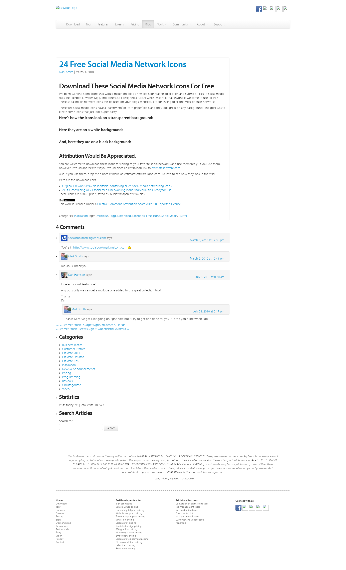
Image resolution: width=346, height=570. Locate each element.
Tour (89, 24)
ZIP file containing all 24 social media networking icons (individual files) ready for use (116, 190)
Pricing (135, 24)
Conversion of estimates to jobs (192, 503)
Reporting (181, 522)
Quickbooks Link (184, 513)
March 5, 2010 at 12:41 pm (207, 258)
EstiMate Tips (70, 361)
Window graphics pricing (129, 532)
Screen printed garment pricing (132, 538)
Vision (59, 535)
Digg (113, 216)
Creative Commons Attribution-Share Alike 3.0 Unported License (139, 204)
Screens (120, 24)
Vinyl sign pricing (125, 519)
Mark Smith (66, 72)
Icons (156, 216)
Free (149, 216)
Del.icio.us (102, 216)
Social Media (169, 216)
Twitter (182, 216)
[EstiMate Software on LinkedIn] (273, 9)
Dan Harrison (76, 275)
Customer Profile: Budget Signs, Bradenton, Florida (90, 325)
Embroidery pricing (126, 535)
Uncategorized (71, 385)
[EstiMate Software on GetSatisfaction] (280, 9)
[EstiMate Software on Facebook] (259, 9)
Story (58, 532)
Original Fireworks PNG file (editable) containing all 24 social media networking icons (117, 186)
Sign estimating (124, 503)
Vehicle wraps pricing (127, 506)
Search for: (66, 421)
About (201, 24)
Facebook (138, 216)
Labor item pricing (125, 545)
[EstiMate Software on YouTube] (286, 9)
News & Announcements (78, 369)
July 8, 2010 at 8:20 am (209, 277)
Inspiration (81, 216)
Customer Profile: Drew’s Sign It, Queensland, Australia (93, 329)
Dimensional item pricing (129, 542)
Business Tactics (72, 345)
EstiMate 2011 (71, 353)
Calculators (61, 526)
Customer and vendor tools (190, 519)
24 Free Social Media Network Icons (122, 63)
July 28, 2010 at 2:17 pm (208, 311)
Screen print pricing (126, 522)
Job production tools (186, 509)
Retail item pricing (125, 548)
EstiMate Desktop (73, 357)
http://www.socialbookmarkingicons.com (100, 247)
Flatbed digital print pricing (130, 509)
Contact (60, 542)
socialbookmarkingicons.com (87, 238)
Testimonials (62, 529)
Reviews (67, 381)
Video (66, 389)
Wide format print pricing (129, 513)
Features (103, 24)
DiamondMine (63, 522)
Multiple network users (187, 516)
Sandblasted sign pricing (129, 526)
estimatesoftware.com (165, 168)
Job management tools (188, 506)
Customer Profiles (73, 349)
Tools (161, 24)
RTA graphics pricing (126, 529)
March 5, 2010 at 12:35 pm (207, 240)
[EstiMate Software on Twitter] (266, 9)
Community (181, 24)
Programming (71, 377)
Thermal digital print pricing (130, 516)
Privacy (59, 538)
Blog (148, 24)
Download (73, 24)
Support (219, 24)
